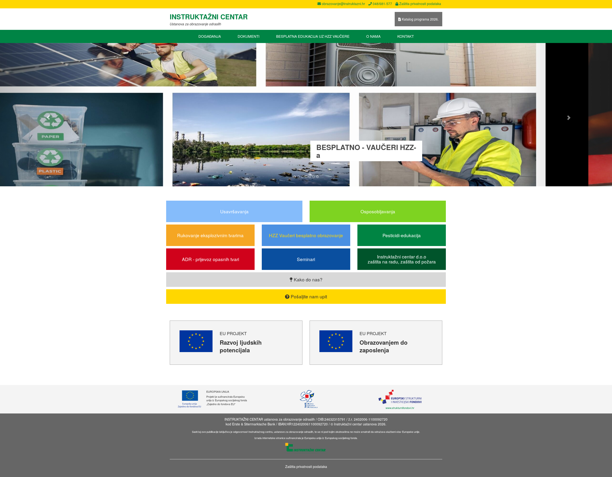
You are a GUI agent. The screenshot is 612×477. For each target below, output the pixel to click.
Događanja (209, 36)
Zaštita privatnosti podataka (419, 3)
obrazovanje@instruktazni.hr (343, 3)
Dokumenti (248, 36)
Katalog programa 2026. (420, 19)
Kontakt (405, 36)
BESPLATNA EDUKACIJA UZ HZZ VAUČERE (313, 36)
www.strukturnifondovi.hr (400, 408)
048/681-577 (382, 3)
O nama (373, 36)
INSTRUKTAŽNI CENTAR (209, 16)
